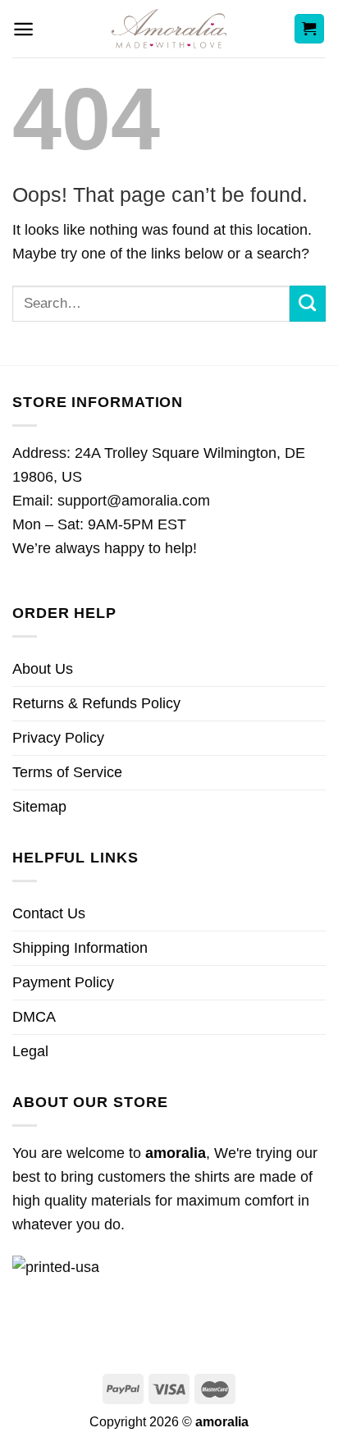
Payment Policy (63, 982)
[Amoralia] (169, 28)
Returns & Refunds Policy (96, 703)
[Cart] (310, 29)
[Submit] (308, 304)
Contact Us (48, 913)
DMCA (34, 1017)
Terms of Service (67, 772)
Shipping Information (80, 948)
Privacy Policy (58, 738)
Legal (30, 1051)
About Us (42, 669)
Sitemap (39, 807)
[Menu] (23, 29)
